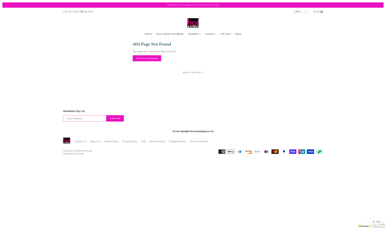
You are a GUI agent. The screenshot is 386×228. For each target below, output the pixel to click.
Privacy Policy (130, 141)
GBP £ (297, 11)
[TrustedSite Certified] (379, 225)
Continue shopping (147, 58)
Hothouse (87, 151)
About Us (95, 141)
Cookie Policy (111, 141)
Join (76, 11)
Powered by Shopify (73, 153)
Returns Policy (157, 141)
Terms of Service (199, 141)
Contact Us (80, 141)
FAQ (143, 141)
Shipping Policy (177, 141)
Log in (67, 11)
